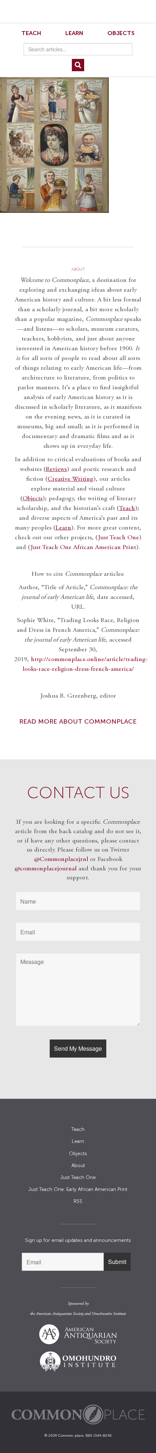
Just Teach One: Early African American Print (78, 1189)
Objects (121, 33)
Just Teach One (118, 538)
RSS (78, 1201)
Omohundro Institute (109, 1314)
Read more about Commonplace (78, 721)
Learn (74, 33)
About (78, 1165)
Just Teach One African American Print (83, 547)
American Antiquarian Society (59, 1314)
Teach (31, 33)
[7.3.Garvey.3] (78, 145)
